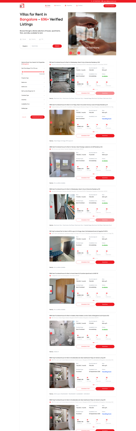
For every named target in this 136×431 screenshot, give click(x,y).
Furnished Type (25, 95)
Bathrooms (24, 86)
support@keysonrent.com (109, 1)
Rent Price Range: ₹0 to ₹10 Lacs (29, 68)
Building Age (24, 108)
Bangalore (25, 46)
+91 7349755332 (96, 1)
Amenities (24, 99)
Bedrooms (24, 82)
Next (78, 53)
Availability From (26, 104)
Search (57, 46)
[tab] (23, 39)
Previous (70, 53)
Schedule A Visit (85, 93)
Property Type (25, 78)
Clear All (24, 117)
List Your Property (109, 5)
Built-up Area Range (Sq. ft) (28, 91)
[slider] (23, 73)
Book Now (105, 135)
